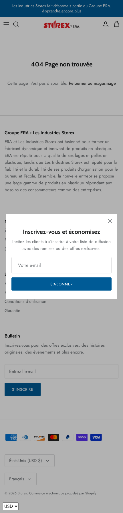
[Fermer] (110, 221)
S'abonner (61, 284)
